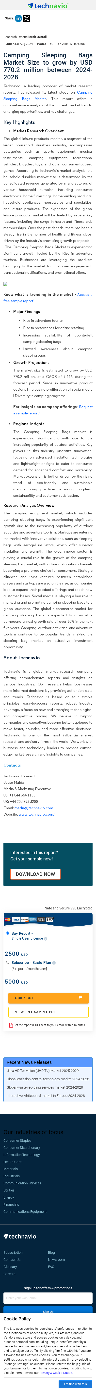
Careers (9, 1274)
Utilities (9, 1190)
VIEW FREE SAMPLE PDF (35, 1012)
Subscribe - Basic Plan (32, 962)
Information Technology (21, 1155)
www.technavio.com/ (37, 814)
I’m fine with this (75, 1384)
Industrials (11, 1176)
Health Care (12, 1162)
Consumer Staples (17, 1140)
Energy (8, 1197)
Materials (10, 1169)
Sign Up (48, 1312)
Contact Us (11, 1260)
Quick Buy (24, 998)
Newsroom (58, 1260)
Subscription (13, 1252)
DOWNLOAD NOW (35, 874)
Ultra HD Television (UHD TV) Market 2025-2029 (43, 1071)
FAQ (52, 1267)
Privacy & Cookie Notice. (56, 1373)
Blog (53, 1252)
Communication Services (22, 1183)
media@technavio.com (34, 808)
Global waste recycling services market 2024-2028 (45, 1087)
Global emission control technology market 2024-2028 (48, 1079)
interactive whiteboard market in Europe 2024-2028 (46, 1096)
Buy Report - (28, 936)
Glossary (10, 1267)
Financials (11, 1204)
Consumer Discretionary (21, 1148)
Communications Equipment (25, 1212)
